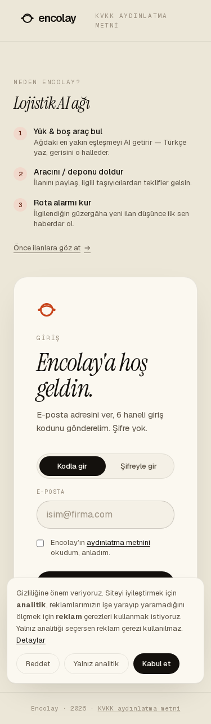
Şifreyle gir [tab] (138, 466)
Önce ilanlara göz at (52, 248)
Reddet (38, 663)
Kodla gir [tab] (72, 466)
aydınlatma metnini (118, 542)
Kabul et (156, 663)
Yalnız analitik (96, 663)
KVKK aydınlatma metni (131, 20)
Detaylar (31, 640)
